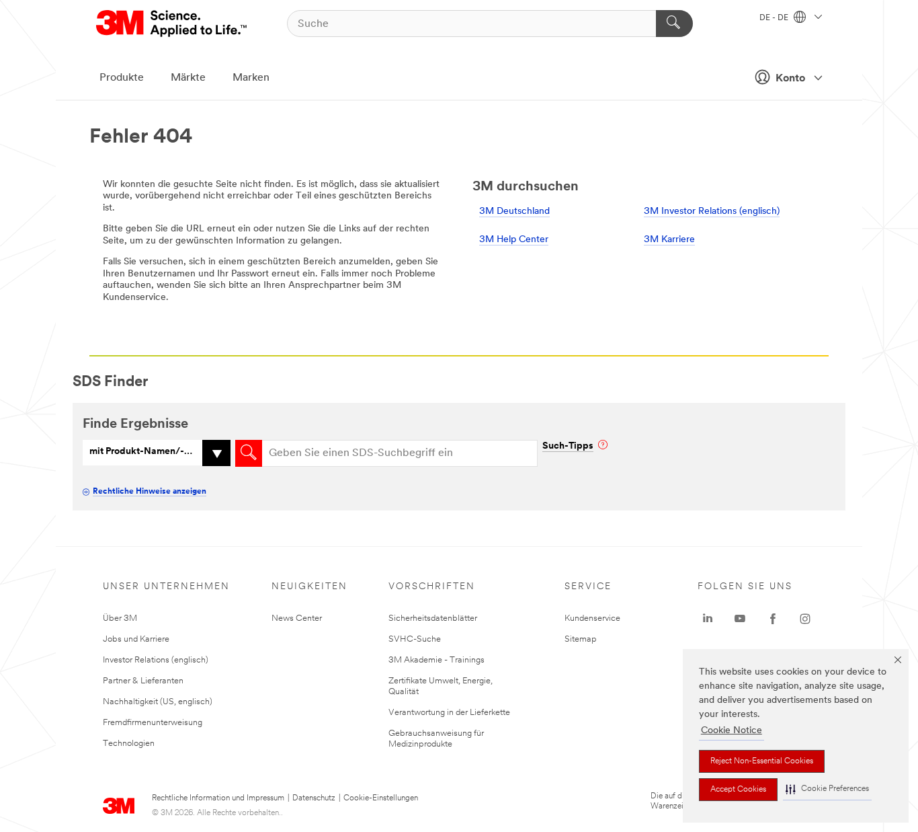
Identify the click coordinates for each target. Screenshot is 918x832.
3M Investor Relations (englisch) (712, 211)
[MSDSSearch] (248, 453)
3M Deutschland (514, 211)
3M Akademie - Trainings (436, 660)
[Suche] (674, 23)
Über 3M (120, 618)
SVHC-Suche (414, 639)
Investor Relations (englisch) (155, 660)
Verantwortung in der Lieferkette (449, 712)
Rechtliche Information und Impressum (218, 798)
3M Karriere (669, 240)
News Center (297, 618)
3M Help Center (513, 240)
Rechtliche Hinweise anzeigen (149, 492)
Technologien (129, 743)
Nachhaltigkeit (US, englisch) (157, 701)
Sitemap (581, 639)
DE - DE (774, 18)
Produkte (121, 78)
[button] (827, 789)
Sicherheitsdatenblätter (432, 618)
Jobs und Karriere (136, 639)
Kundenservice (592, 618)
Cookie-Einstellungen (380, 798)
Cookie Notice (731, 731)
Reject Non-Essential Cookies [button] (761, 761)
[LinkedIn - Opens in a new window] (708, 619)
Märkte (188, 78)
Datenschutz (313, 798)
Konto (790, 78)
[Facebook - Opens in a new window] (773, 619)
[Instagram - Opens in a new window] (805, 619)
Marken (251, 78)
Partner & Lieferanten (143, 681)
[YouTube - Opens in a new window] (740, 619)
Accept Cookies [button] (738, 790)
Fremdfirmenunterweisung (152, 722)
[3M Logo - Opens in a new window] (172, 23)
